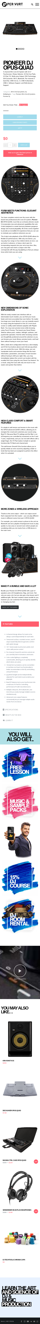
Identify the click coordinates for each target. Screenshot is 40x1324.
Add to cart (23, 145)
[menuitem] (31, 4)
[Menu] (36, 4)
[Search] (31, 4)
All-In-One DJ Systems (18, 92)
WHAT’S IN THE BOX (13, 715)
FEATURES (9, 624)
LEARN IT (9, 720)
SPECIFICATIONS (11, 709)
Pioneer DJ (6, 96)
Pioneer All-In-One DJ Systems (25, 94)
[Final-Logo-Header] (16, 4)
